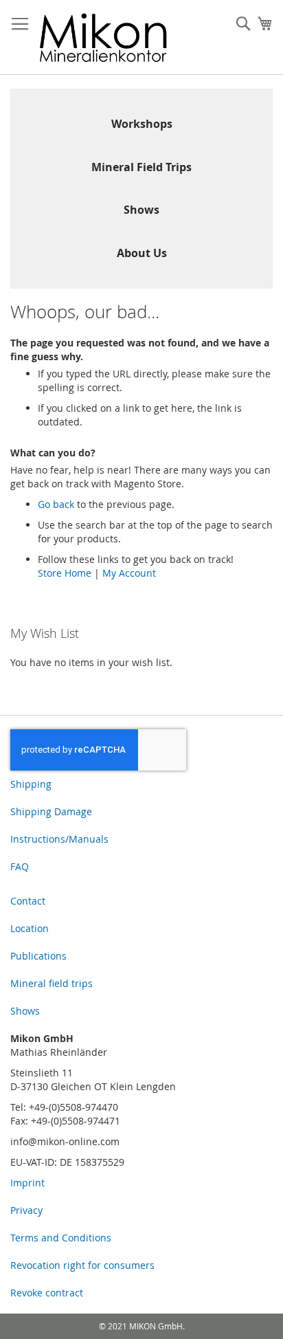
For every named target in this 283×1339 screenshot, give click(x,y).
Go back (56, 504)
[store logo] (103, 37)
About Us (142, 253)
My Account (129, 572)
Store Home (64, 572)
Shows (141, 209)
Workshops (141, 123)
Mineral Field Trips (141, 167)
